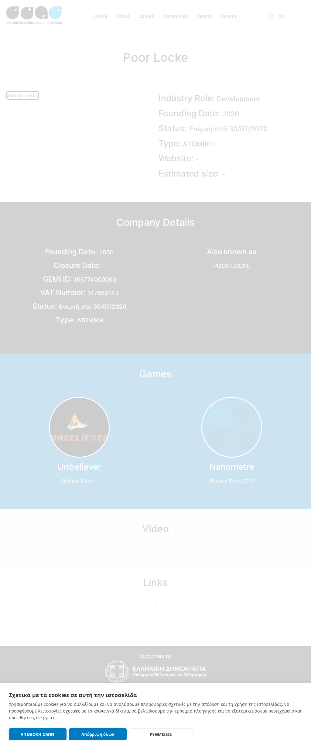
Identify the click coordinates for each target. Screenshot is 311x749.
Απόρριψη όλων (97, 734)
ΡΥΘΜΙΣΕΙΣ (161, 734)
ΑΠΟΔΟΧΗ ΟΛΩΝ (37, 734)
